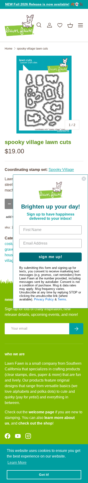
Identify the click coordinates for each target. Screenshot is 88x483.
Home (8, 48)
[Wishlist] (60, 25)
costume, (12, 244)
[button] (70, 25)
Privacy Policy (44, 299)
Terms (62, 299)
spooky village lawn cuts (32, 48)
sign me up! (50, 257)
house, (10, 255)
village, (11, 261)
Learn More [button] (17, 463)
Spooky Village (61, 170)
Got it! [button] (44, 474)
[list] (44, 94)
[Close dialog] (83, 178)
